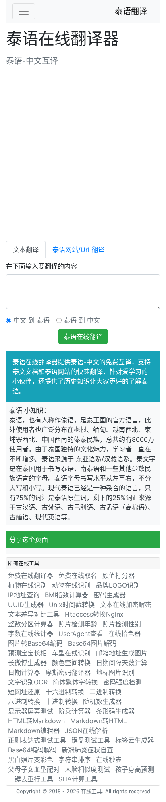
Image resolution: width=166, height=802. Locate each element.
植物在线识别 (27, 585)
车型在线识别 (71, 653)
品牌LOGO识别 (118, 585)
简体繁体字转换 (75, 682)
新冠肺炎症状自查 (87, 750)
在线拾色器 (124, 634)
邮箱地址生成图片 (121, 653)
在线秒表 (109, 760)
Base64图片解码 (92, 643)
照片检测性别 (121, 624)
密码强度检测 (122, 682)
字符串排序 (74, 760)
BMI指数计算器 (66, 595)
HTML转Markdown (36, 721)
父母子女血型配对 (34, 769)
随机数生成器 (102, 701)
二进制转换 (105, 692)
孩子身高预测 (134, 769)
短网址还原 (24, 692)
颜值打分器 (118, 575)
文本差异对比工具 (34, 614)
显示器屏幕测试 (30, 711)
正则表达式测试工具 (37, 740)
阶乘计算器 (74, 711)
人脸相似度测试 (87, 769)
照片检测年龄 (77, 624)
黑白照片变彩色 (30, 760)
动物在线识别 (71, 585)
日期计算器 (24, 672)
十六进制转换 (65, 692)
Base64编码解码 (32, 750)
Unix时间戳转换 (72, 604)
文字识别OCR (28, 682)
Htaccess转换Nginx (94, 614)
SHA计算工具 (78, 779)
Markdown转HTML (98, 721)
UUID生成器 (26, 604)
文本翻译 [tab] (26, 250)
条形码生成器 (115, 711)
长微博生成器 (27, 663)
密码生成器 (109, 595)
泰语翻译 (131, 11)
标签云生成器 (134, 740)
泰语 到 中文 (82, 320)
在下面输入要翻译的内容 (41, 266)
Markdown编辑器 (34, 730)
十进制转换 (62, 701)
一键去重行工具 (30, 779)
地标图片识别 (115, 672)
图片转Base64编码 (35, 643)
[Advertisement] (83, 154)
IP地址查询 (23, 595)
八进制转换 (24, 701)
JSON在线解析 (86, 730)
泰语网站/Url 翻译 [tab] (78, 250)
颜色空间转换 (71, 663)
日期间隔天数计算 (121, 663)
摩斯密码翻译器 (68, 672)
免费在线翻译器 (30, 575)
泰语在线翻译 (83, 336)
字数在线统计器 (30, 634)
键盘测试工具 (90, 740)
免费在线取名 (77, 575)
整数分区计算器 (30, 624)
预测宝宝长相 (27, 653)
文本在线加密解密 (125, 604)
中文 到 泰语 (31, 320)
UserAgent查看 (80, 634)
